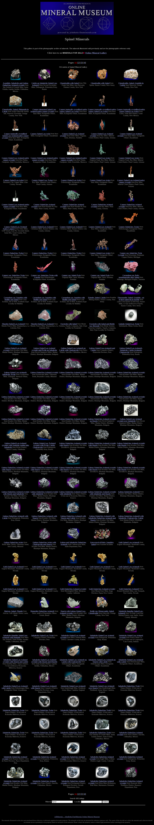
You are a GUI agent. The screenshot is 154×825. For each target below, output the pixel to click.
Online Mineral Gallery (96, 53)
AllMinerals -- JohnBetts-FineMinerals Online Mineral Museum (77, 817)
